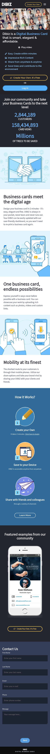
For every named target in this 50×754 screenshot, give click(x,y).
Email (4, 681)
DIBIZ (7, 4)
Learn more (25, 515)
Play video (26, 47)
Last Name (6, 667)
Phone (4, 695)
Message (5, 709)
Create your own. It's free (26, 77)
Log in (25, 88)
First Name (6, 653)
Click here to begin (32, 434)
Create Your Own (33, 4)
